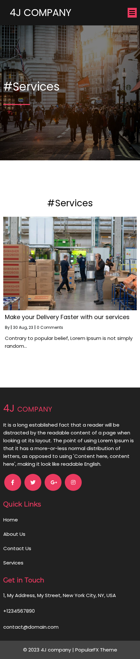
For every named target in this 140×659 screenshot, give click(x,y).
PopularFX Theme (96, 649)
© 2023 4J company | (49, 649)
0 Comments (50, 327)
